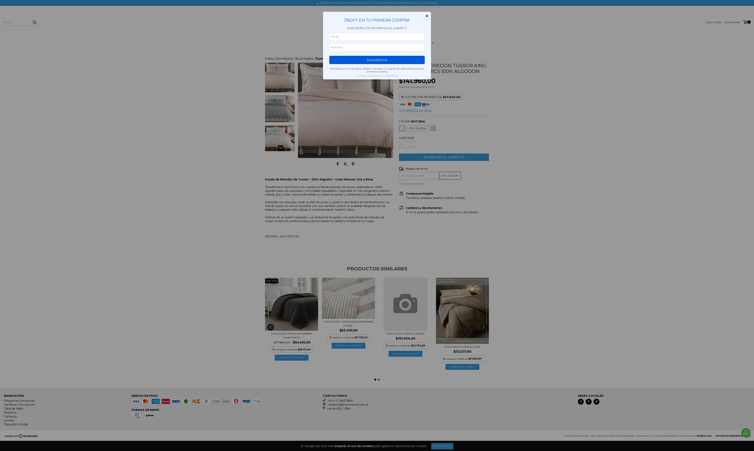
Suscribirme (377, 60)
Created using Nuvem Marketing (377, 75)
